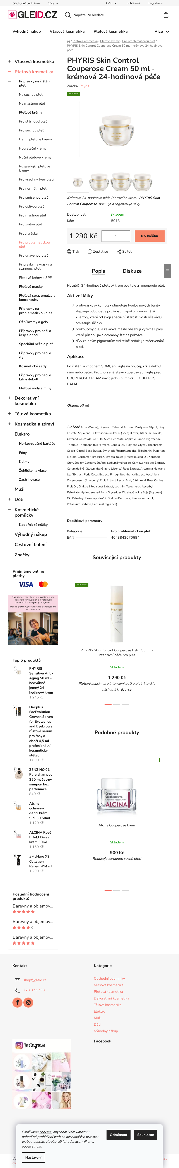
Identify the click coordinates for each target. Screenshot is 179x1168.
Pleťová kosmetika (34, 72)
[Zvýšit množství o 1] (127, 236)
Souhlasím (145, 1134)
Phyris (84, 86)
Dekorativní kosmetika (27, 401)
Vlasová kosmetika (34, 61)
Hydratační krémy (32, 148)
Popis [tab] (98, 270)
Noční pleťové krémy (35, 157)
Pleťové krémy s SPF (35, 277)
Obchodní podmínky (26, 3)
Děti (19, 499)
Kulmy (24, 461)
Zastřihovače (29, 479)
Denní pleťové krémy (35, 139)
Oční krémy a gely (33, 322)
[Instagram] (28, 1003)
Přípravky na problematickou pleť (35, 310)
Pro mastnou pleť (32, 215)
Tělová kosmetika (33, 414)
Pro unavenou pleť (33, 255)
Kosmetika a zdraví (34, 424)
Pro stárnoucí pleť (33, 121)
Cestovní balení (30, 544)
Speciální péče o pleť (36, 344)
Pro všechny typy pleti (36, 179)
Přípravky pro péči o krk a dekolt (35, 377)
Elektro (22, 434)
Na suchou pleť (31, 94)
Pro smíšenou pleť (33, 197)
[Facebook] (17, 1003)
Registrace (155, 3)
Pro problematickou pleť (34, 244)
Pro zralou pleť (30, 224)
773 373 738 (34, 990)
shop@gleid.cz (34, 980)
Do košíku (149, 236)
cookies (45, 1132)
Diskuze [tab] (132, 270)
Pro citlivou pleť (31, 206)
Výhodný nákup (31, 534)
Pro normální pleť (32, 188)
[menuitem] (26, 31)
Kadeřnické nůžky (33, 524)
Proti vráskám (30, 233)
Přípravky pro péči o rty (35, 355)
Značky (22, 555)
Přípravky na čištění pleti (34, 83)
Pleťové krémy (30, 112)
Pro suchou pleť (31, 130)
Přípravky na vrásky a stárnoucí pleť (35, 266)
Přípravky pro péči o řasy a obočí (35, 333)
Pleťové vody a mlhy (35, 388)
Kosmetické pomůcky (27, 512)
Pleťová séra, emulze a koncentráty (37, 297)
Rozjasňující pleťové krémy (34, 168)
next (163, 642)
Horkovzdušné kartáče (37, 443)
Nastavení (33, 1157)
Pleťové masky (31, 286)
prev (70, 642)
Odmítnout (118, 1134)
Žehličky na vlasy (32, 470)
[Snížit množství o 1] (105, 236)
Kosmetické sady (32, 366)
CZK (109, 3)
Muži (19, 489)
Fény (23, 452)
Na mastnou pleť (32, 103)
